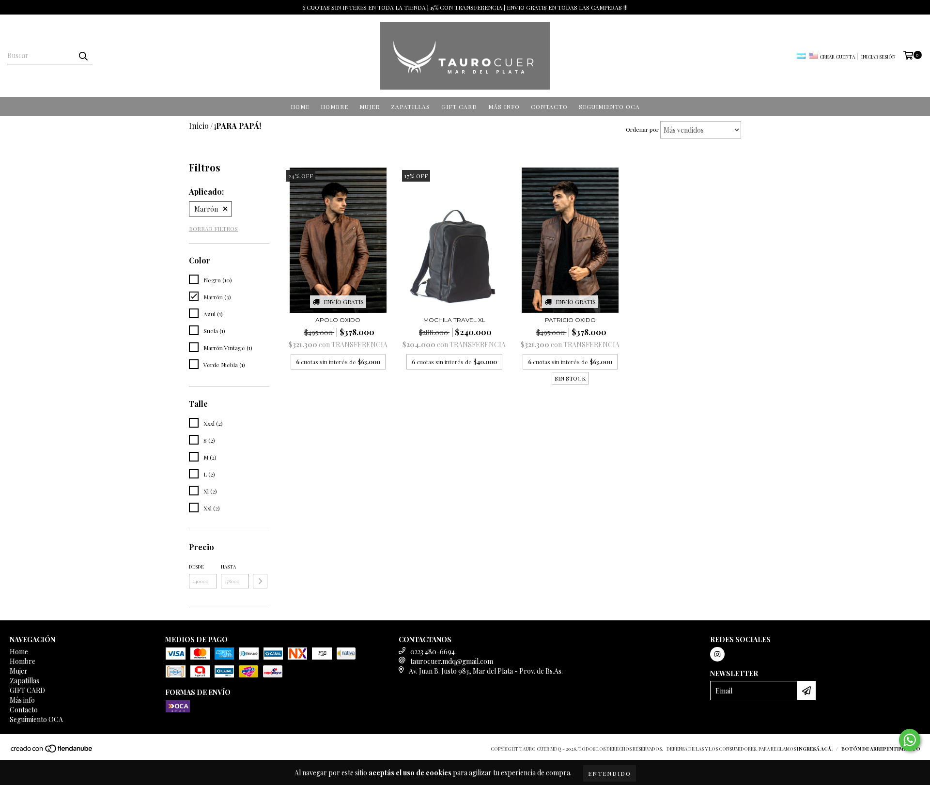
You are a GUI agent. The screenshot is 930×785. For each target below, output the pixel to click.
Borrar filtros (213, 228)
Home (300, 106)
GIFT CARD (459, 106)
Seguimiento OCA (609, 106)
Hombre (334, 106)
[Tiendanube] (52, 751)
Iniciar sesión (878, 56)
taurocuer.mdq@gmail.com (451, 661)
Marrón (206, 209)
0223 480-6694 (432, 651)
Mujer (369, 106)
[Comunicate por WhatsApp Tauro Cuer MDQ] (909, 740)
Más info (504, 106)
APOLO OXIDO (337, 319)
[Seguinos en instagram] (717, 654)
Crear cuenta (837, 56)
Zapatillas (410, 106)
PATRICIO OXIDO (570, 319)
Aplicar (260, 581)
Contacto (549, 106)
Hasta (228, 566)
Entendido (609, 773)
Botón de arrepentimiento (880, 748)
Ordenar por (642, 129)
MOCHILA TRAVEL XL (454, 319)
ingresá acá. (815, 748)
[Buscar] (83, 55)
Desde (196, 566)
